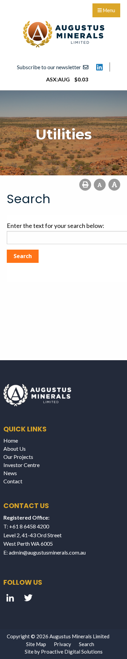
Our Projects (18, 456)
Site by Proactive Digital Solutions (64, 651)
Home (10, 440)
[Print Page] (85, 185)
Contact (12, 481)
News (10, 473)
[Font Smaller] (100, 185)
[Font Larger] (114, 185)
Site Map (36, 644)
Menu (108, 10)
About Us (14, 448)
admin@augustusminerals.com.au (47, 552)
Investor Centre (21, 465)
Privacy (62, 644)
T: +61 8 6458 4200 (26, 526)
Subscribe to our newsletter (50, 67)
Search (86, 644)
